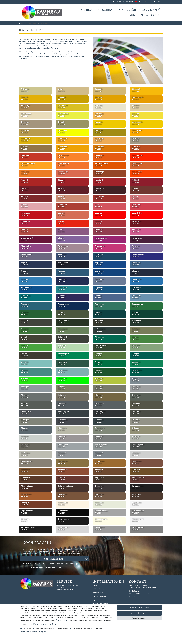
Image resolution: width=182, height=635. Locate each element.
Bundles (136, 15)
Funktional (98, 628)
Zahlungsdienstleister (44, 628)
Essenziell (27, 628)
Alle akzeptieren (139, 607)
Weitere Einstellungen (33, 631)
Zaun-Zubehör (151, 9)
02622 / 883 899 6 (142, 585)
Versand (96, 585)
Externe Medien (62, 628)
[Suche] (145, 1)
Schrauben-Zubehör (119, 9)
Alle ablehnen (139, 613)
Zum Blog (18, 1)
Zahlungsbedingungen (101, 589)
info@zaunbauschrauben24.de (145, 587)
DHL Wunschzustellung (81, 628)
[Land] (136, 1)
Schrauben (90, 9)
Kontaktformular (53, 558)
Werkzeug (154, 15)
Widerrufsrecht (98, 592)
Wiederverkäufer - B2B (65, 589)
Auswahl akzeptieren (139, 618)
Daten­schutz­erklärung (46, 624)
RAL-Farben (61, 587)
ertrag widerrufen (100, 596)
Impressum (97, 600)
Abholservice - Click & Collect (67, 585)
